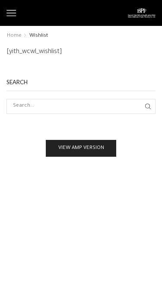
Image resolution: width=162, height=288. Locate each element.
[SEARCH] (148, 106)
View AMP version (81, 148)
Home (14, 36)
